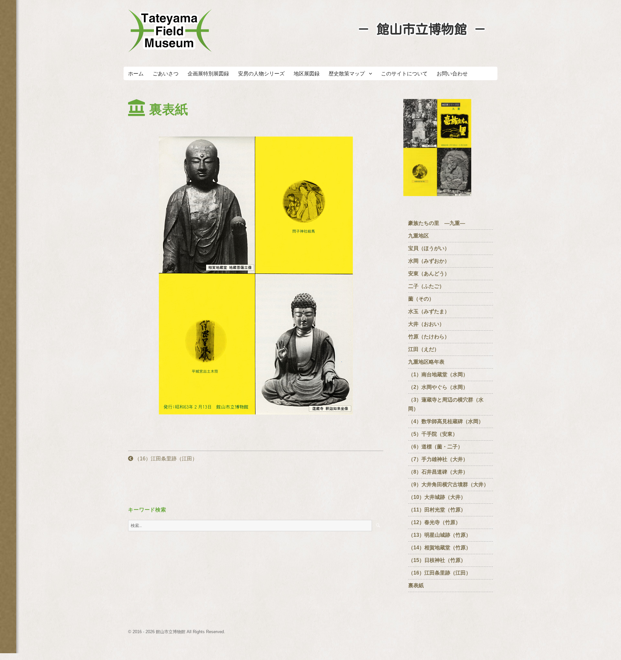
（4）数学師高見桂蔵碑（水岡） (446, 421)
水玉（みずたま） (429, 311)
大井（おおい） (429, 324)
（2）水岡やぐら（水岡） (438, 387)
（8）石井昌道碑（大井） (440, 472)
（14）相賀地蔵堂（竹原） (439, 547)
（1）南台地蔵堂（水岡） (438, 374)
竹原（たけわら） (429, 336)
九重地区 (418, 235)
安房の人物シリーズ (261, 74)
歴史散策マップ (347, 74)
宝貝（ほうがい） (429, 248)
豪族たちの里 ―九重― (436, 223)
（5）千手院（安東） (435, 434)
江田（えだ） (423, 349)
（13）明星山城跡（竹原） (442, 535)
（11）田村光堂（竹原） (437, 509)
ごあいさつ (166, 74)
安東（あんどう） (429, 273)
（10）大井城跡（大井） (437, 497)
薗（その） (421, 299)
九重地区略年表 (426, 362)
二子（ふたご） (426, 286)
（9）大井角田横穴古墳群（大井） (448, 484)
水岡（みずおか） (429, 261)
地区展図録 (307, 74)
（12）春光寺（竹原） (434, 522)
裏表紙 (416, 585)
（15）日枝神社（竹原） (439, 560)
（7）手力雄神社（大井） (438, 459)
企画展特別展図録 (208, 74)
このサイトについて (404, 74)
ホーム (136, 74)
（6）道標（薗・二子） (435, 446)
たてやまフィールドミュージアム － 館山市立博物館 (170, 30)
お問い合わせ (452, 74)
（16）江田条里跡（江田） (165, 458)
